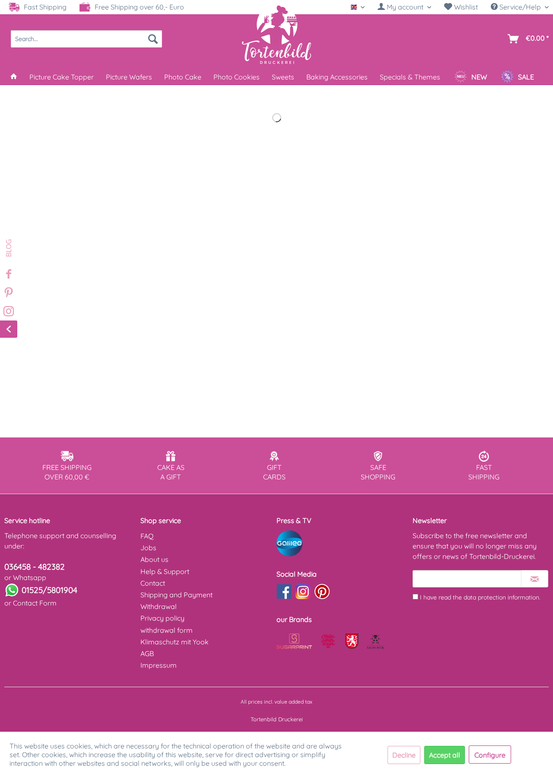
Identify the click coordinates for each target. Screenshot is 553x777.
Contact (152, 583)
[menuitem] (404, 7)
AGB (147, 653)
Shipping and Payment (176, 594)
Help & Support (164, 571)
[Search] (153, 39)
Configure (489, 755)
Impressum (158, 665)
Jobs (148, 547)
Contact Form (35, 603)
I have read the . (480, 597)
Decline (404, 755)
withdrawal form (166, 630)
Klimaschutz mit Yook (174, 641)
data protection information (501, 597)
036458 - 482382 (34, 566)
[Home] (13, 77)
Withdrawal (158, 606)
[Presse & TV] (342, 543)
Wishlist (465, 7)
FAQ (146, 536)
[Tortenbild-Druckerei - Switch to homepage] (276, 34)
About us (154, 559)
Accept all (444, 755)
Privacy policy (162, 618)
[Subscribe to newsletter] (534, 578)
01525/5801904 (49, 590)
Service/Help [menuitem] (520, 7)
